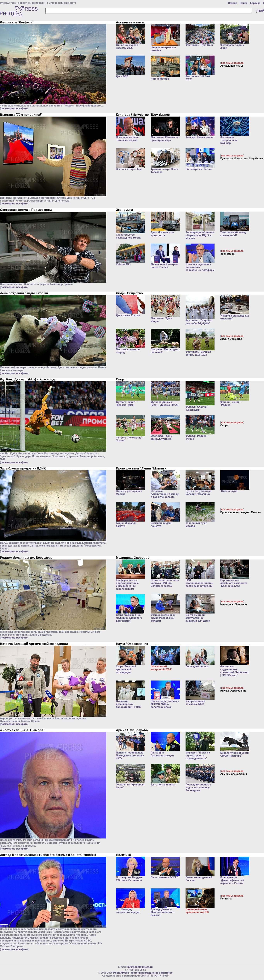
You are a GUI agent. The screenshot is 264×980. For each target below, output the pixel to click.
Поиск (243, 3)
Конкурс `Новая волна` (200, 137)
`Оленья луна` (229, 491)
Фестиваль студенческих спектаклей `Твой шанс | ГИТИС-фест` (234, 671)
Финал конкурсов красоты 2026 (127, 46)
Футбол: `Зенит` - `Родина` (230, 403)
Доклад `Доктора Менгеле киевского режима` (162, 912)
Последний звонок (197, 666)
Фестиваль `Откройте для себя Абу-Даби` (199, 322)
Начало (232, 3)
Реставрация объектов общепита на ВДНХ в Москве (200, 235)
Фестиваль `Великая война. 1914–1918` (198, 353)
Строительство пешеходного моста (128, 236)
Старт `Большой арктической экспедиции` (126, 669)
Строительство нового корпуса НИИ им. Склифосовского (165, 583)
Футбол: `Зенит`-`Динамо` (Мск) (126, 403)
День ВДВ (122, 76)
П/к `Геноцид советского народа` (128, 911)
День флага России (128, 315)
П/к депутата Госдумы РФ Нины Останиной (129, 879)
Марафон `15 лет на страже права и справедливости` (198, 755)
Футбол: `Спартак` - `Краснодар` (197, 408)
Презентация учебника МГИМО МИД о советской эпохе (165, 704)
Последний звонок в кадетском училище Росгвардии (198, 787)
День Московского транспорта (162, 234)
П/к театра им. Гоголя (199, 169)
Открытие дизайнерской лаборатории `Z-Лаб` (128, 704)
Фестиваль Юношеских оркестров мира (165, 139)
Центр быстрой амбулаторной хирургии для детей (198, 618)
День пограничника (163, 784)
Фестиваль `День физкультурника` (161, 437)
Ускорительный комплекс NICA (195, 702)
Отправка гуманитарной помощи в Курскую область (165, 494)
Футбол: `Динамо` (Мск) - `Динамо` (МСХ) (164, 403)
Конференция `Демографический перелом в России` (232, 880)
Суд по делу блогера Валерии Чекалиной (198, 492)
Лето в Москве (160, 78)
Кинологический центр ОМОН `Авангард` (234, 754)
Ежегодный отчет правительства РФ (197, 911)
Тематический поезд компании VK (233, 234)
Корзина (255, 3)
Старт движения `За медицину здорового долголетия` (129, 618)
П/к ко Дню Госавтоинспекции (162, 754)
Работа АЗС (123, 264)
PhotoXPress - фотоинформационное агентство (143, 972)
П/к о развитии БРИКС (164, 877)
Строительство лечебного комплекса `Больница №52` (233, 583)
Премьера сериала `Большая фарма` (127, 139)
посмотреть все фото (14, 108)
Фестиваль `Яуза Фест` (200, 45)
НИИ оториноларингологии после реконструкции (199, 583)
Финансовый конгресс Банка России (165, 266)
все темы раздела (232, 62)
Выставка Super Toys (129, 169)
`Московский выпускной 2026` (161, 668)
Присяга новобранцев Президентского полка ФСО (130, 755)
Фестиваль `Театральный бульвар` (229, 140)
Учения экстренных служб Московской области (163, 618)
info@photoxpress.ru (140, 966)
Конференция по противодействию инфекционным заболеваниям (127, 584)
